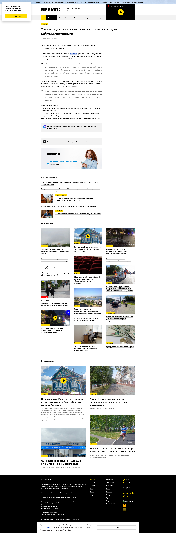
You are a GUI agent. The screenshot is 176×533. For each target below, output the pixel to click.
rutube (124, 496)
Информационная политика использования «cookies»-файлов (60, 519)
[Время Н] (50, 9)
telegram (130, 493)
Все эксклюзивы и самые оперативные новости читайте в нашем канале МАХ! (71, 127)
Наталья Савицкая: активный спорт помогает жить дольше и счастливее (112, 448)
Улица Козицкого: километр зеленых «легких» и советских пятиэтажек (108, 400)
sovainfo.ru (73, 54)
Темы (92, 492)
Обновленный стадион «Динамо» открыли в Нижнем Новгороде (61, 460)
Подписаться (16, 16)
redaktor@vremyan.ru (51, 508)
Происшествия (111, 498)
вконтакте (124, 493)
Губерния (109, 495)
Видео (92, 495)
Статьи (92, 482)
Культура (109, 492)
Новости (93, 479)
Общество (44, 24)
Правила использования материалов (52, 514)
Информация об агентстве (49, 512)
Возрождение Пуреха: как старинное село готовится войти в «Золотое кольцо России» (63, 400)
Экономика (110, 482)
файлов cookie (45, 527)
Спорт (108, 489)
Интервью (93, 485)
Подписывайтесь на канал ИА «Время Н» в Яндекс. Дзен (68, 142)
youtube (127, 493)
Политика (109, 479)
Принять (116, 527)
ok (133, 493)
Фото (91, 489)
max (127, 496)
